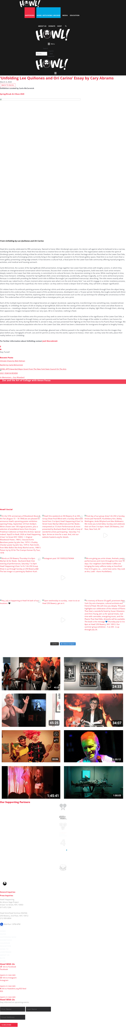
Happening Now (8, 937)
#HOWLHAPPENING (18, 512)
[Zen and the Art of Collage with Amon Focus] (63, 445)
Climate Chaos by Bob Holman (12, 361)
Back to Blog (7, 85)
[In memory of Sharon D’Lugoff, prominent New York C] (105, 620)
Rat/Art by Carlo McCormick (11, 365)
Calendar (5, 943)
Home (3, 931)
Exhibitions (6, 940)
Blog (2, 958)
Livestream (5, 952)
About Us (4, 955)
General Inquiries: (7, 892)
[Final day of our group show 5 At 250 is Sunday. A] (105, 535)
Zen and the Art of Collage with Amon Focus (26, 380)
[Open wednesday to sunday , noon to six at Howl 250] (63, 620)
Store (3, 961)
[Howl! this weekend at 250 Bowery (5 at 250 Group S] (63, 535)
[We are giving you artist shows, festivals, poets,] (105, 577)
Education (5, 946)
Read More (5, 504)
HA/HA (3, 934)
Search (45, 48)
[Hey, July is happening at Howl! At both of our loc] (20, 620)
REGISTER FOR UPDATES (114, 649)
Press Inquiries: (6, 895)
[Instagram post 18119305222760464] (63, 577)
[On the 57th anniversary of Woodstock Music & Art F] (20, 535)
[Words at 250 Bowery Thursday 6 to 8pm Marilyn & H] (20, 577)
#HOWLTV (13, 653)
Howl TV (4, 949)
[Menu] (55, 73)
